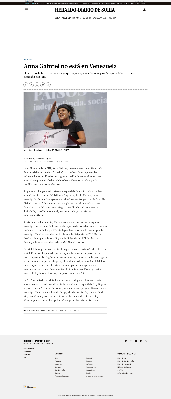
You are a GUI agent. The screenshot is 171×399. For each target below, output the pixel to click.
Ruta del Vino (74, 3)
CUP (71, 311)
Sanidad (89, 358)
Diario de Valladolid (124, 364)
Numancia (58, 364)
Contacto (27, 355)
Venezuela (31, 311)
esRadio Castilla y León (125, 373)
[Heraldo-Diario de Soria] (85, 10)
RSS (25, 358)
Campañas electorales (59, 311)
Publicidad (27, 352)
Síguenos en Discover (99, 3)
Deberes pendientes (62, 3)
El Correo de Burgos (124, 367)
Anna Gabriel (78, 311)
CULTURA (112, 18)
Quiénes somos (29, 349)
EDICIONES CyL (139, 1)
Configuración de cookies (104, 396)
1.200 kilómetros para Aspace (134, 3)
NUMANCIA (76, 18)
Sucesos (89, 361)
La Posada (89, 364)
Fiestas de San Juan (62, 376)
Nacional (28, 59)
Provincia (58, 361)
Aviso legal (61, 396)
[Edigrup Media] (30, 386)
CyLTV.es (120, 370)
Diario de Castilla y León (125, 361)
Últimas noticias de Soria (94, 376)
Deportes (58, 367)
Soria (56, 358)
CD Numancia (85, 3)
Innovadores (90, 370)
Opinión (88, 373)
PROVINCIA (66, 18)
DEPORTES (87, 18)
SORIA (57, 18)
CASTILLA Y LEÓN (100, 18)
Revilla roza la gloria (115, 3)
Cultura (57, 373)
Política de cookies (88, 396)
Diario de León (122, 358)
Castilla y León (60, 370)
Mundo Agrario (91, 367)
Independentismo (43, 311)
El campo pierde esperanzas (44, 3)
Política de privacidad (73, 396)
